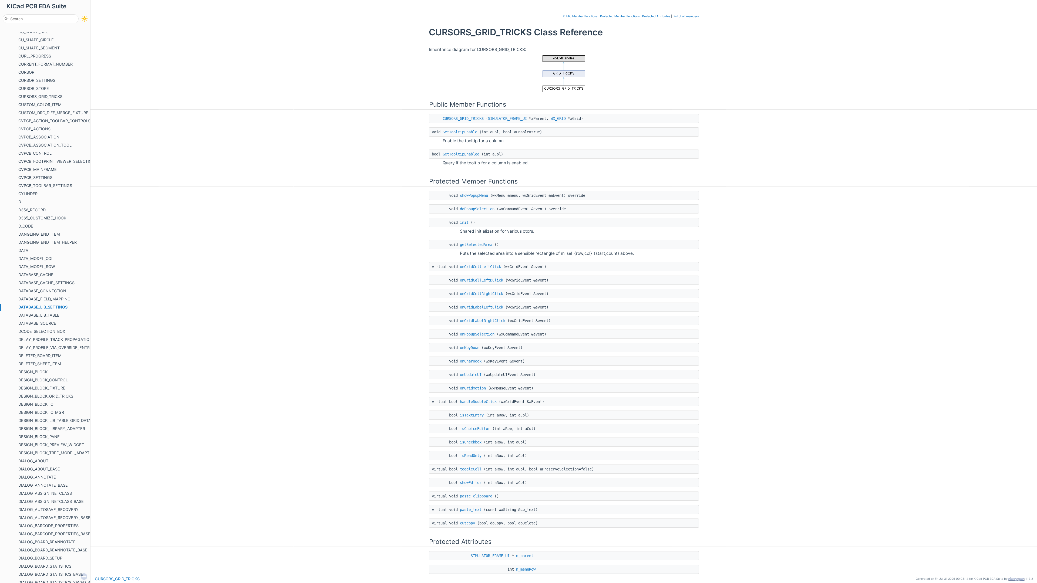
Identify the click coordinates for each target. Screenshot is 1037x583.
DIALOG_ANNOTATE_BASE (43, 485)
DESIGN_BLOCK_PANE (39, 436)
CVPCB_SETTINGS (35, 177)
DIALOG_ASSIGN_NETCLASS (45, 493)
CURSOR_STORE (33, 88)
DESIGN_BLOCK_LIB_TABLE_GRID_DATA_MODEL (62, 420)
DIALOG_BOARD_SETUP (40, 558)
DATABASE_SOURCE (37, 323)
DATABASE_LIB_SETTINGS (43, 307)
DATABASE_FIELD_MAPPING (44, 299)
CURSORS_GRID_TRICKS (40, 96)
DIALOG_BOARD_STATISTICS (44, 566)
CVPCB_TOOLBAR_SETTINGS (45, 185)
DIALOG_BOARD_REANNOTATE (47, 542)
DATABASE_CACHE (35, 274)
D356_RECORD (32, 210)
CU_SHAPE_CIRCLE (36, 40)
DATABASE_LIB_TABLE (38, 315)
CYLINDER (28, 193)
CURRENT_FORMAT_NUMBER (45, 64)
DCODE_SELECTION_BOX (41, 331)
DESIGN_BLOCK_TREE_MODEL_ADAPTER (56, 452)
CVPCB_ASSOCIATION (38, 137)
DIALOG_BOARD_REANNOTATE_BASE (52, 550)
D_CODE (25, 226)
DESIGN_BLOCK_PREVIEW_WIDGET (51, 444)
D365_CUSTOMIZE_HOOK (42, 218)
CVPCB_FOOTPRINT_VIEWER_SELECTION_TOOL (62, 161)
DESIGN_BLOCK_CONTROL (43, 380)
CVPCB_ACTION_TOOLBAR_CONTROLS (54, 120)
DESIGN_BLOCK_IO (35, 404)
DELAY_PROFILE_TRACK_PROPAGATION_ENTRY (62, 339)
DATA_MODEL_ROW (36, 266)
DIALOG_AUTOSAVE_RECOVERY (48, 509)
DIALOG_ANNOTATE (37, 477)
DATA (23, 250)
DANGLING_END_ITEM (39, 234)
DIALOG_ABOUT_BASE (39, 469)
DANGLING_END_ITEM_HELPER (47, 242)
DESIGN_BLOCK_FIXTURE (41, 388)
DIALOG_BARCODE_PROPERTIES (48, 525)
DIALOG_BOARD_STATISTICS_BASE (50, 574)
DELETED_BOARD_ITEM (40, 355)
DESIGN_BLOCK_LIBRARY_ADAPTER (51, 428)
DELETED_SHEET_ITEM (39, 363)
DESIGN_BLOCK (33, 372)
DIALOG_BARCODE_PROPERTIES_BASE (54, 533)
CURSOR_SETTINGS (36, 80)
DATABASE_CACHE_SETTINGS (46, 282)
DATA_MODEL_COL (35, 258)
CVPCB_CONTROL (35, 153)
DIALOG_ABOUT (33, 461)
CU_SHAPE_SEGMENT (39, 48)
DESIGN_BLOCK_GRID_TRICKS (45, 396)
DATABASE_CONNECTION (42, 291)
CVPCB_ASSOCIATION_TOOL (45, 145)
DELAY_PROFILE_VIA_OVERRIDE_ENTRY (55, 347)
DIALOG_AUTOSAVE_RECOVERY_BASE (54, 517)
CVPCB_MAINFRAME (37, 169)
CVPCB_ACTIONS (34, 129)
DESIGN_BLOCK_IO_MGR (41, 412)
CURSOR (26, 72)
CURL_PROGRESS (34, 56)
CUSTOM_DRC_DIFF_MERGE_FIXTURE (53, 112)
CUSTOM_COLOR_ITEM (40, 104)
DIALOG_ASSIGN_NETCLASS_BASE (51, 501)
